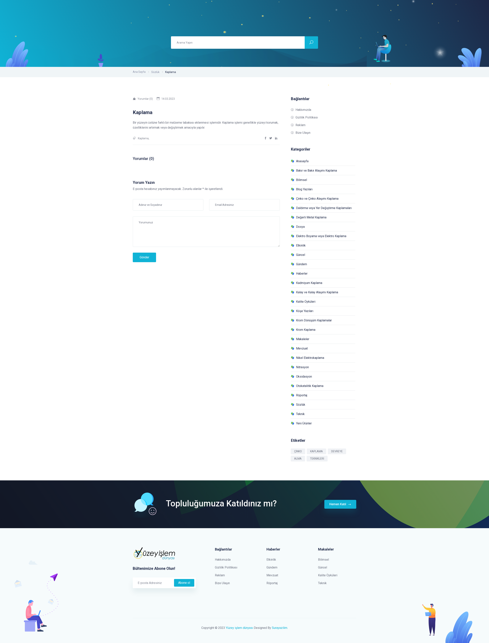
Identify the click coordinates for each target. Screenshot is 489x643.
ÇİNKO (298, 451)
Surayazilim (279, 628)
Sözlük (155, 72)
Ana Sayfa (139, 71)
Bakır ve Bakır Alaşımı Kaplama (316, 170)
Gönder (144, 257)
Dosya (300, 227)
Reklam (300, 125)
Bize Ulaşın (303, 133)
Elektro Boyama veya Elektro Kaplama (321, 236)
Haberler (302, 273)
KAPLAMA (316, 451)
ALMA (298, 458)
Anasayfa (302, 161)
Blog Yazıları (304, 189)
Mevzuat (302, 348)
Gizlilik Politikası (307, 117)
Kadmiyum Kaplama (309, 283)
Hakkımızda (303, 110)
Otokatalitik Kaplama (309, 386)
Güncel (300, 255)
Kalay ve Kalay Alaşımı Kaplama (317, 292)
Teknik (300, 414)
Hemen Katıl (338, 504)
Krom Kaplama (305, 330)
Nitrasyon (302, 367)
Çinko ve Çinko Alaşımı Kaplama (317, 198)
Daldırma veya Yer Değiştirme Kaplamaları (324, 208)
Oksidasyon (304, 376)
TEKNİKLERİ (317, 458)
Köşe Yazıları (304, 311)
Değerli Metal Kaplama (311, 217)
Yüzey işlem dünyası (239, 628)
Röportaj (301, 395)
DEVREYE (337, 451)
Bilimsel (301, 180)
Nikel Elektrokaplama (310, 358)
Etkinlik (301, 245)
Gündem (301, 264)
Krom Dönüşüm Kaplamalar (314, 320)
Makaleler (302, 339)
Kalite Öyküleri (305, 301)
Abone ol (184, 583)
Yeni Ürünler (304, 423)
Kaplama (143, 138)
